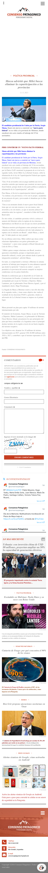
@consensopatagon (18, 479)
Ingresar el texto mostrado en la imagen (19, 437)
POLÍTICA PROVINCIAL (24, 76)
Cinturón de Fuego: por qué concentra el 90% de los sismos (24, 652)
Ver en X (40, 501)
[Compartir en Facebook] (4, 119)
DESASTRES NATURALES (24, 646)
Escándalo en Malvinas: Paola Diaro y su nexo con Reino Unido (24, 598)
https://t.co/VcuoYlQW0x (13, 519)
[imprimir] (18, 119)
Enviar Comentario (24, 457)
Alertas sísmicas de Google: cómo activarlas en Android (24, 758)
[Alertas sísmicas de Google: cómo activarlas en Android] (24, 776)
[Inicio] (24, 12)
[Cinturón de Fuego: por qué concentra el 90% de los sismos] (24, 669)
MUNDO (24, 700)
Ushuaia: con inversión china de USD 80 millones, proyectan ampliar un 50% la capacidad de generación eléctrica (24, 547)
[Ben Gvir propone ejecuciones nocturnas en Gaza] (24, 723)
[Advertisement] (24, 45)
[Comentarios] (14, 119)
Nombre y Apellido (11, 388)
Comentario (8, 407)
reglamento (10, 377)
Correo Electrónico (11, 397)
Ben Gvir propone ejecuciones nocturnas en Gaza (24, 705)
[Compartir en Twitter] (9, 119)
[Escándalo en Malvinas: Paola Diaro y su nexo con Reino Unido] (24, 616)
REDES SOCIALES (24, 753)
